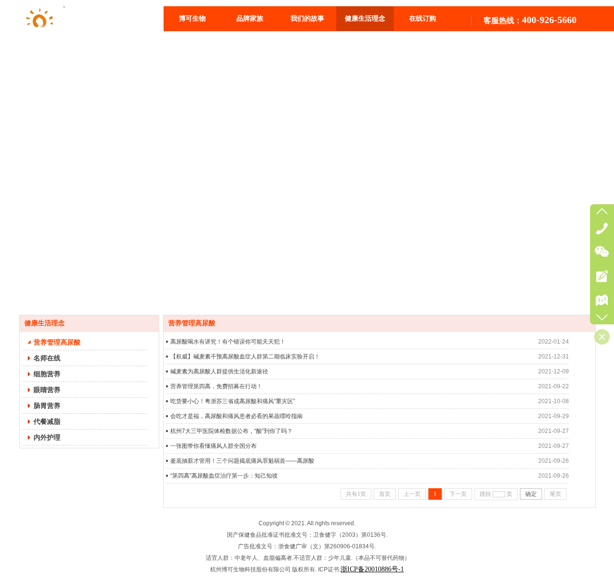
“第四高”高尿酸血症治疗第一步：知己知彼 (224, 475)
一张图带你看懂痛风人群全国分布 (213, 446)
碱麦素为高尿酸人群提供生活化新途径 (219, 371)
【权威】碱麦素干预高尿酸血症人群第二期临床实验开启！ (245, 356)
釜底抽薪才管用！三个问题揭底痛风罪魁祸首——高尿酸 (242, 460)
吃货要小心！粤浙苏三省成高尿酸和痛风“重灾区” (232, 401)
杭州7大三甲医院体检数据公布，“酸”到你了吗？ (231, 431)
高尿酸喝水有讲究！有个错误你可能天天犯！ (227, 341)
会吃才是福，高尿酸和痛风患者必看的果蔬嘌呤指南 (236, 416)
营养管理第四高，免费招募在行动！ (216, 386)
